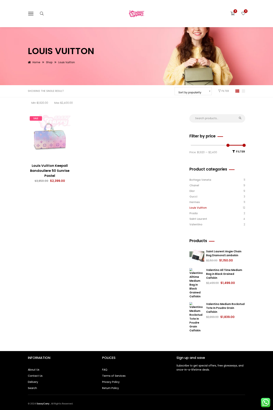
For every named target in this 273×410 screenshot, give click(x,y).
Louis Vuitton (198, 208)
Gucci (193, 196)
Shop (49, 62)
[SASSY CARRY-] (136, 13)
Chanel (194, 185)
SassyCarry (43, 403)
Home (36, 62)
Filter (225, 91)
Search (240, 118)
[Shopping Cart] (232, 13)
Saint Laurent (198, 219)
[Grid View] (237, 91)
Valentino (195, 224)
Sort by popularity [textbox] (189, 92)
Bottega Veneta (200, 180)
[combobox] (193, 91)
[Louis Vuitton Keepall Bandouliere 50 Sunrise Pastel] (50, 136)
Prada (193, 213)
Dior (192, 191)
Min (39, 103)
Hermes (194, 202)
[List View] (243, 91)
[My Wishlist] (243, 13)
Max (63, 103)
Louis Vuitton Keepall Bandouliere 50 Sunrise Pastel (49, 170)
